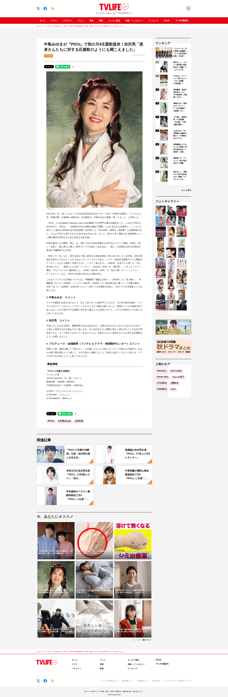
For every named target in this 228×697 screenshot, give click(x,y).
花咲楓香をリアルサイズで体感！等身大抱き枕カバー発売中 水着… (180, 148)
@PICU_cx (64, 394)
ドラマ (54, 21)
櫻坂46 (175, 383)
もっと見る (186, 190)
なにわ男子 (179, 377)
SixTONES (176, 371)
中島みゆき (65, 420)
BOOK (167, 21)
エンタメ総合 (114, 21)
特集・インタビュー (134, 21)
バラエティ (67, 21)
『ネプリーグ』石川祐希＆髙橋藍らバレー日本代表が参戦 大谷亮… (180, 52)
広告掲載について (142, 681)
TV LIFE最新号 (182, 21)
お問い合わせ (156, 681)
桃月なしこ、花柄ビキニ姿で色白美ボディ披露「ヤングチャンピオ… (180, 175)
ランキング (153, 21)
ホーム (42, 21)
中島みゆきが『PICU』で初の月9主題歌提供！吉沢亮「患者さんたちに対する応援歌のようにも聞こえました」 (89, 26)
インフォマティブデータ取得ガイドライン (177, 681)
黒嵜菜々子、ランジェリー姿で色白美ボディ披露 (180, 160)
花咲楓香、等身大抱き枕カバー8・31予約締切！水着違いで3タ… (180, 93)
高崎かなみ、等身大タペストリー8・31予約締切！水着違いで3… (180, 107)
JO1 (174, 389)
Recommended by (137, 640)
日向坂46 (162, 389)
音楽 (91, 21)
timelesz (162, 371)
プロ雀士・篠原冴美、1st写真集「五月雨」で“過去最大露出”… (180, 120)
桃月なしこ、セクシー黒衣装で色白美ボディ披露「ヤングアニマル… (180, 66)
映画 (101, 21)
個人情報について (127, 681)
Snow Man (163, 377)
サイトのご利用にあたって (110, 681)
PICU (51, 420)
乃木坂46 (162, 383)
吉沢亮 (79, 420)
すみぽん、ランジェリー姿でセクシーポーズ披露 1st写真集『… (180, 79)
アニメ (81, 21)
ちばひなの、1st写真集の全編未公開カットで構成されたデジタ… (180, 134)
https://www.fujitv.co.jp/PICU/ (69, 391)
